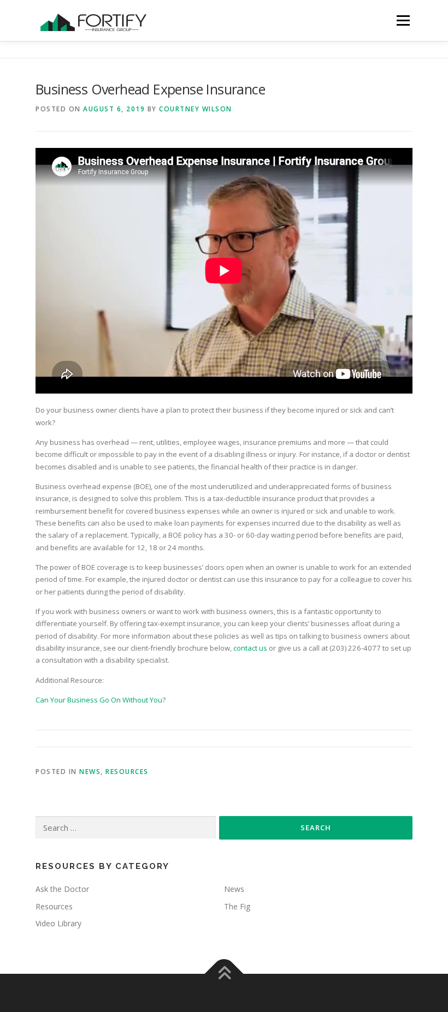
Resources (127, 771)
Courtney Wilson (195, 109)
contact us (250, 648)
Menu (402, 20)
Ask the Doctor (62, 889)
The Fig (237, 906)
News (90, 771)
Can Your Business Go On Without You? (101, 700)
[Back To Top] (224, 974)
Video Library (58, 923)
